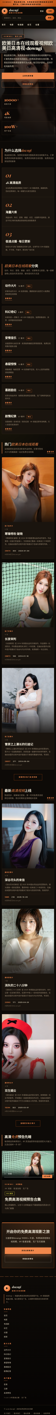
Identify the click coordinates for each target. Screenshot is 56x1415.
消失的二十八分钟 (16, 985)
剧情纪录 (7, 1371)
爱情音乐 (7, 1358)
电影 (12, 25)
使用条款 (37, 1413)
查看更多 (8, 298)
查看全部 (50, 452)
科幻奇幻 (7, 1354)
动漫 (37, 25)
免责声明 (46, 1413)
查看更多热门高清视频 (28, 777)
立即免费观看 (28, 76)
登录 (42, 11)
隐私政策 (27, 1413)
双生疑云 (10, 1090)
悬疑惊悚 (7, 1363)
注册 (50, 11)
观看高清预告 (28, 84)
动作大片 (7, 1350)
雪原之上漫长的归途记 (19, 744)
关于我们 (7, 1413)
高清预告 (7, 1393)
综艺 (29, 25)
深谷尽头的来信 (15, 880)
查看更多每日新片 (28, 1123)
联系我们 (17, 1413)
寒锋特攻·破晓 (14, 533)
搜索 (49, 18)
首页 (4, 25)
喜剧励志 (7, 1367)
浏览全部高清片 (28, 1250)
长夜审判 (10, 639)
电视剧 (21, 25)
